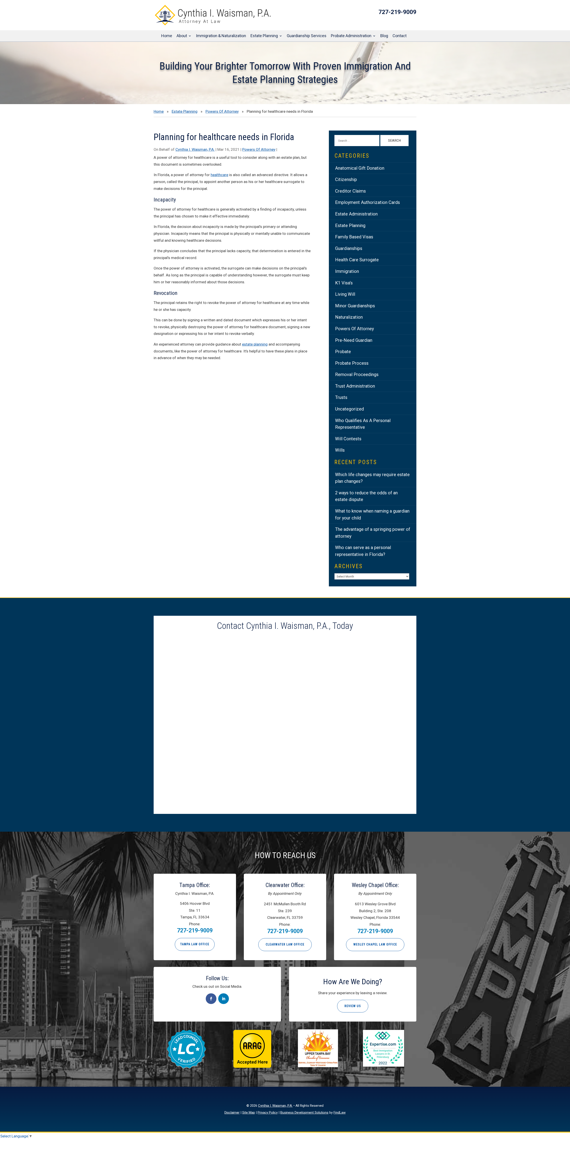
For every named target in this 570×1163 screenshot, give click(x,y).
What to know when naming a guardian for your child (372, 514)
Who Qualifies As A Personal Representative (363, 424)
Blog (384, 36)
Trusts (341, 397)
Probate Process (351, 363)
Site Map (248, 1113)
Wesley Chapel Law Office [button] (375, 944)
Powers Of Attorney (258, 149)
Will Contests (348, 438)
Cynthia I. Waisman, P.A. (195, 149)
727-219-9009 (397, 12)
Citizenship (346, 179)
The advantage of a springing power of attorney (372, 533)
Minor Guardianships (355, 305)
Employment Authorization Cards (367, 202)
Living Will (345, 294)
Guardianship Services (306, 36)
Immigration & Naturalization (221, 36)
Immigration (347, 271)
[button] (565, 1130)
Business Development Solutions (304, 1113)
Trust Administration (355, 386)
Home (166, 36)
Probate (343, 351)
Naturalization (349, 317)
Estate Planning (264, 36)
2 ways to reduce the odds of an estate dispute (366, 496)
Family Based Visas (354, 236)
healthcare (219, 175)
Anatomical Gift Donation (359, 168)
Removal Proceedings (357, 374)
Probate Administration (351, 36)
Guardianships (348, 248)
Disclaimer (232, 1113)
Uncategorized (349, 409)
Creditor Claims (350, 191)
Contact (400, 36)
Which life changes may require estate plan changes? (372, 478)
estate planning (255, 344)
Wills (340, 450)
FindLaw (340, 1113)
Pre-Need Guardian (353, 340)
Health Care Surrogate (357, 259)
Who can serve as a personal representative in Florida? (363, 551)
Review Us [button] (352, 1006)
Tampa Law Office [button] (194, 944)
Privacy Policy (268, 1113)
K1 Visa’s (344, 283)
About (182, 36)
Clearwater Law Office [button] (285, 944)
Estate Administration (356, 214)
